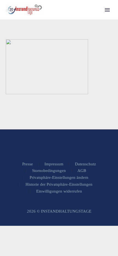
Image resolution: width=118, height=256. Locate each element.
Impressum (53, 164)
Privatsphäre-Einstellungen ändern (59, 178)
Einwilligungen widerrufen (59, 191)
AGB (81, 171)
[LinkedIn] (59, 144)
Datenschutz (85, 164)
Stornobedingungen (49, 171)
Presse (27, 164)
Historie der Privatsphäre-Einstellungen (59, 184)
